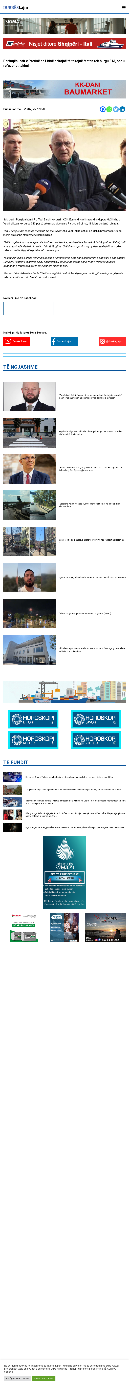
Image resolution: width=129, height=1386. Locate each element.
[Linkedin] (122, 109)
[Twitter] (116, 109)
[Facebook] (103, 109)
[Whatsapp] (109, 109)
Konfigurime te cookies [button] (17, 1378)
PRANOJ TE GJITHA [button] (43, 1378)
